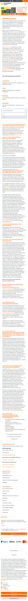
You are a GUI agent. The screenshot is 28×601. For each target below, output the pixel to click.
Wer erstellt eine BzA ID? (7, 488)
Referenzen (4, 498)
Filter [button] (5, 117)
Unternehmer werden (7, 502)
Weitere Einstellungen (5, 590)
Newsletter (4, 493)
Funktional (5, 588)
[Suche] (19, 1)
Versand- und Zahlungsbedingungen (10, 480)
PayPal (4, 587)
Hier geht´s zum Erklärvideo (8, 459)
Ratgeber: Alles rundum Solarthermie (10, 495)
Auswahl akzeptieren (14, 598)
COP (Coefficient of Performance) (12, 51)
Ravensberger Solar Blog (7, 507)
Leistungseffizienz (6, 58)
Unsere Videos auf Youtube (8, 466)
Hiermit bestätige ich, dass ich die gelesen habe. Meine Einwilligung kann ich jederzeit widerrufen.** (14, 530)
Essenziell (5, 583)
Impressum (14, 554)
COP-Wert (7, 186)
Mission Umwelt (5, 491)
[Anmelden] (10, 1)
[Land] (15, 1)
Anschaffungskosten (14, 369)
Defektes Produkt (6, 472)
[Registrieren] (13, 1)
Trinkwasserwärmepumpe (8, 289)
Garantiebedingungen (7, 475)
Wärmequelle (5, 68)
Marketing (5, 584)
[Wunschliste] (21, 1)
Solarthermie (5, 512)
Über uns (4, 500)
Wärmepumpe (15, 23)
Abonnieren (13, 533)
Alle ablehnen (14, 595)
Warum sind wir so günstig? (8, 505)
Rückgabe (4, 482)
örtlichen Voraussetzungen (10, 69)
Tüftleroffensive (5, 510)
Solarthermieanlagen (14, 228)
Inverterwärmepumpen (7, 220)
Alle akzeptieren (14, 592)
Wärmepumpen (7, 47)
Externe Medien (6, 585)
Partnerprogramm (6, 477)
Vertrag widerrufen (14, 550)
